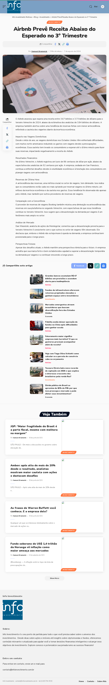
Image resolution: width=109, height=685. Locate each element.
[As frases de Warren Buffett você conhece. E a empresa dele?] (83, 517)
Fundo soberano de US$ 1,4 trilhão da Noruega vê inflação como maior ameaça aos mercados (34, 547)
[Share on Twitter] (59, 44)
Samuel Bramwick (39, 51)
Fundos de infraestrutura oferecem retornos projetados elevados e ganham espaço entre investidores (62, 293)
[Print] (67, 44)
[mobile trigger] (5, 6)
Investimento (54, 22)
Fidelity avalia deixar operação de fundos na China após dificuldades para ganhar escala (61, 325)
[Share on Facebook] (55, 44)
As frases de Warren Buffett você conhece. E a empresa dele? (33, 509)
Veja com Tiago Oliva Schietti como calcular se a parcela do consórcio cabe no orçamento (62, 356)
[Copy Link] (63, 44)
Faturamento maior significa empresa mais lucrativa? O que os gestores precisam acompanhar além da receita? (61, 340)
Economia (48, 317)
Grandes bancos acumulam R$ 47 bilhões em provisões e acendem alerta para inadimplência (61, 279)
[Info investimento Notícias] (13, 6)
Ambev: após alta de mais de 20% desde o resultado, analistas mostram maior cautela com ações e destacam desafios (34, 471)
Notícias (48, 285)
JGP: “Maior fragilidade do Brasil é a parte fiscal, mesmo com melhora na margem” (34, 430)
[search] (91, 6)
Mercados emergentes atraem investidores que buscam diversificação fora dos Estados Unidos (60, 308)
